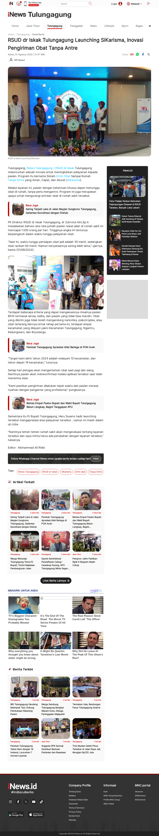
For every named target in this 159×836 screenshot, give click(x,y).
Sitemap (72, 820)
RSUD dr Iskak (64, 168)
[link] (131, 54)
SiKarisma (73, 180)
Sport (125, 25)
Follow (96, 459)
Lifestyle (109, 25)
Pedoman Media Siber (78, 799)
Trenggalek (76, 25)
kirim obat (80, 471)
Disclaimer (73, 804)
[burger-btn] (148, 4)
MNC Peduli (109, 804)
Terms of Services (76, 808)
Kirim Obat (63, 176)
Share (125, 54)
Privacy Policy (75, 812)
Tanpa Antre (16, 180)
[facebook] (143, 54)
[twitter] (148, 54)
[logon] (11, 3)
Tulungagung (54, 25)
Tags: (11, 470)
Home (15, 25)
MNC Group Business (113, 795)
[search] (90, 4)
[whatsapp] (137, 54)
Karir (106, 791)
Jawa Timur (33, 25)
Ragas (139, 25)
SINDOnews (140, 795)
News (93, 25)
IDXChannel (140, 799)
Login (114, 3)
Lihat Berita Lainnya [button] (54, 580)
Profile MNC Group (112, 799)
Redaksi (72, 795)
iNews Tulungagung (39, 168)
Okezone (139, 791)
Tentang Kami (75, 791)
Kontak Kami (74, 816)
